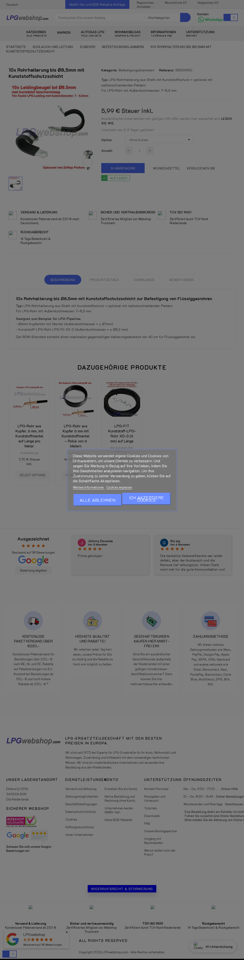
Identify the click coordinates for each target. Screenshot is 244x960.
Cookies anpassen (119, 487)
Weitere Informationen (89, 487)
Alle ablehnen (97, 500)
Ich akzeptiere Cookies (146, 499)
